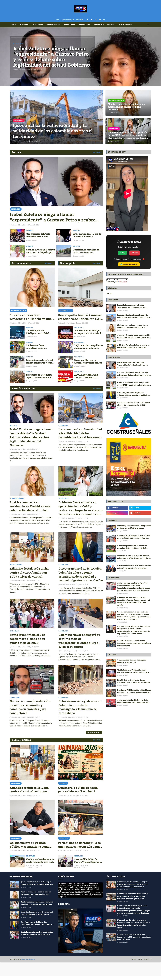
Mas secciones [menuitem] (125, 24)
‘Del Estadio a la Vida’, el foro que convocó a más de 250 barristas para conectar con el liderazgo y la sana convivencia (88, 332)
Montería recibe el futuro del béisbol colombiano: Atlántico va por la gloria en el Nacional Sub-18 (133, 557)
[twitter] (91, 19)
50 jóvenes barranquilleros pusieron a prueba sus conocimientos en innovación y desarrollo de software (88, 347)
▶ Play (122, 253)
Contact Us (147, 959)
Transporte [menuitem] (99, 24)
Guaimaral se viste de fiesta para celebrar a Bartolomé (78, 789)
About (140, 959)
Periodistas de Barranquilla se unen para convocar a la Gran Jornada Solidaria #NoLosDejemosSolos (79, 844)
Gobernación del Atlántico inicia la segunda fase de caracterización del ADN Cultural (133, 701)
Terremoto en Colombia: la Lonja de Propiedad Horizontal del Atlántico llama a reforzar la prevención (132, 884)
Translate (123, 282)
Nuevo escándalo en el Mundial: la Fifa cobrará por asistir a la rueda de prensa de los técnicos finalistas (134, 567)
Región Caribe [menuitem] (69, 24)
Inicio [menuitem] (14, 24)
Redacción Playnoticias (18, 449)
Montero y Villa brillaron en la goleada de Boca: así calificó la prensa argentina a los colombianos (134, 527)
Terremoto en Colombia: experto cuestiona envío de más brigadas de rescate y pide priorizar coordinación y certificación (40, 376)
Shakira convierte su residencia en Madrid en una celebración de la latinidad (126, 107)
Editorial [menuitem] (111, 24)
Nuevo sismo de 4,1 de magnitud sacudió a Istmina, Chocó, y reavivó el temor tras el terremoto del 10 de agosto (133, 601)
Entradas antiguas (93, 732)
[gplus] (103, 19)
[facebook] (87, 19)
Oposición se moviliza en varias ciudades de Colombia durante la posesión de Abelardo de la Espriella (87, 251)
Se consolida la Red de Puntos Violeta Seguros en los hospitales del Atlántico (88, 861)
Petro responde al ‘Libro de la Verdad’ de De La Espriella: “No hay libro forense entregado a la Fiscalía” (87, 235)
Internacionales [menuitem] (53, 24)
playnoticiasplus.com (28, 959)
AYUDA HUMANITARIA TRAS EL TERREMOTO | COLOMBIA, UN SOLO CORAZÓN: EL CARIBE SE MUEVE (87, 376)
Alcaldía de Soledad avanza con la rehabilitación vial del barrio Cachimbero (40, 861)
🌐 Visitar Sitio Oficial (129, 264)
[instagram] (95, 19)
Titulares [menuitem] (24, 24)
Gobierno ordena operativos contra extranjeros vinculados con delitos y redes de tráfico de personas (38, 347)
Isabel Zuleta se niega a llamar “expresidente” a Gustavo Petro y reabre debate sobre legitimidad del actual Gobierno (51, 57)
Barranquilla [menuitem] (84, 24)
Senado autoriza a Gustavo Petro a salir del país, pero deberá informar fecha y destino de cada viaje (40, 251)
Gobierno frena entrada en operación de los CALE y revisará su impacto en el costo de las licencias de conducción (128, 135)
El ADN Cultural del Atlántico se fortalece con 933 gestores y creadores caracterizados (134, 643)
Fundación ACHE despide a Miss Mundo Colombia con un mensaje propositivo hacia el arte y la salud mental (134, 691)
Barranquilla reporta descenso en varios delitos (88, 361)
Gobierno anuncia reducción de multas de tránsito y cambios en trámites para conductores (30, 707)
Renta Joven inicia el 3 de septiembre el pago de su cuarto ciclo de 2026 (27, 639)
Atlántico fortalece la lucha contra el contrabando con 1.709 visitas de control (29, 573)
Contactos (79, 20)
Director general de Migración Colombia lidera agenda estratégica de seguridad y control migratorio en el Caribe (80, 575)
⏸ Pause (134, 253)
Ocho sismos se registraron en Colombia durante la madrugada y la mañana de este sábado (79, 707)
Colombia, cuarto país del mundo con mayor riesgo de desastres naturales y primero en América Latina (39, 361)
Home (134, 959)
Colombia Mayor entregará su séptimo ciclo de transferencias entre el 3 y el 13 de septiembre (79, 641)
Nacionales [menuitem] (38, 24)
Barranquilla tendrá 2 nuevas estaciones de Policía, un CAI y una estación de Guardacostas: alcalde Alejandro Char (80, 317)
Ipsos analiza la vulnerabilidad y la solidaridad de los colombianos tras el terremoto (53, 131)
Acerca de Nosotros (68, 20)
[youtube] (99, 19)
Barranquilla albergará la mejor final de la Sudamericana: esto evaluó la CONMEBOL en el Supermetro (133, 537)
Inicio (57, 20)
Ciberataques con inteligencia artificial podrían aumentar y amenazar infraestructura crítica (40, 332)
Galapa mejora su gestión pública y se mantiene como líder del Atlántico (29, 844)
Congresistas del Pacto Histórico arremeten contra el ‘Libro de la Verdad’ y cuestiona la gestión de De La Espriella (39, 235)
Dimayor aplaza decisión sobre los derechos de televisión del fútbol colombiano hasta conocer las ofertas (133, 547)
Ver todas (96, 152)
